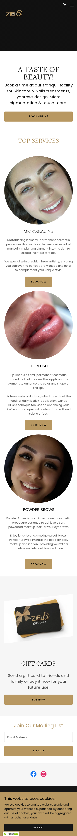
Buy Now (38, 699)
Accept (38, 827)
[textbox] (38, 737)
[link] (13, 5)
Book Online (38, 116)
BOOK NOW (39, 281)
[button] (72, 5)
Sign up (38, 751)
